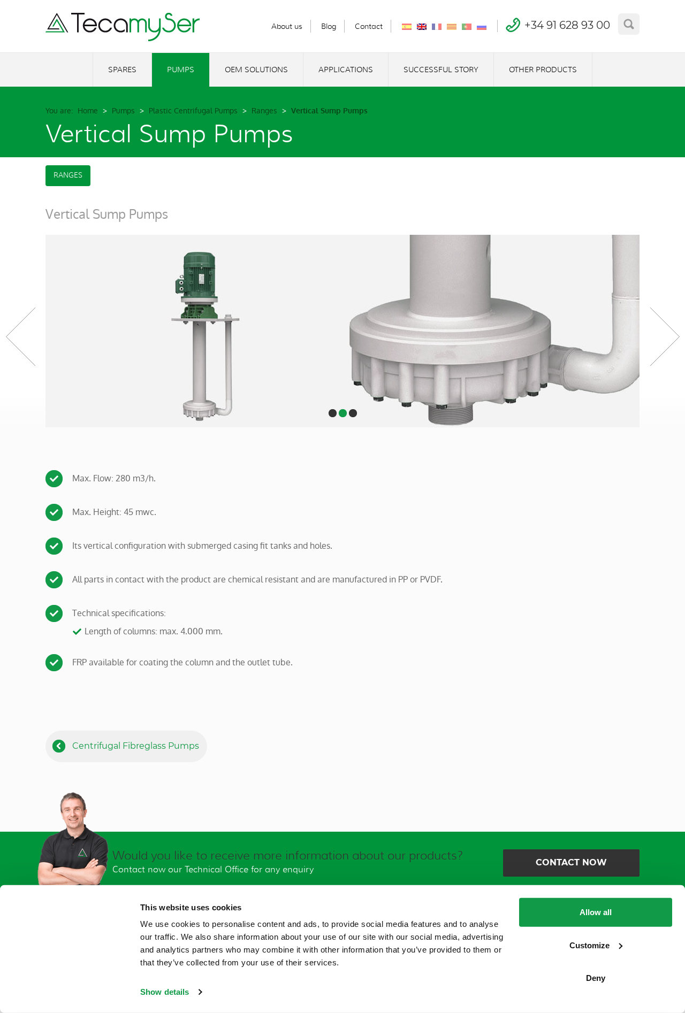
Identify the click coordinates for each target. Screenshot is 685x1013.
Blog (328, 26)
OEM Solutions (256, 69)
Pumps (180, 69)
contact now (571, 862)
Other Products (543, 69)
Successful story (441, 69)
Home (88, 110)
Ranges (264, 110)
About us (286, 26)
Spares (122, 69)
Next (665, 336)
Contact (369, 26)
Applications (345, 69)
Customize (589, 944)
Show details (164, 991)
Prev (20, 336)
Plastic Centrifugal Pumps (193, 110)
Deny (595, 978)
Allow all (596, 912)
